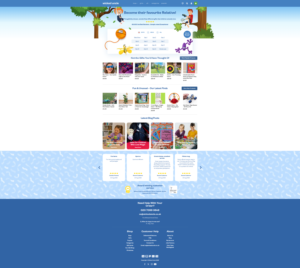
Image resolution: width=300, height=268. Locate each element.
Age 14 (154, 49)
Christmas (130, 250)
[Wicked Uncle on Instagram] (151, 264)
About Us (170, 235)
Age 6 (154, 41)
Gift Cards (130, 245)
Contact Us (150, 243)
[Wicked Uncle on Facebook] (144, 264)
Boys (135, 3)
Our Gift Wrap (129, 248)
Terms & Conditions (150, 240)
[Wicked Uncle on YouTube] (155, 264)
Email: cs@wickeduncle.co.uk (150, 245)
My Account (170, 240)
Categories (155, 3)
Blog (170, 238)
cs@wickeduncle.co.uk (150, 214)
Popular (164, 3)
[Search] (187, 3)
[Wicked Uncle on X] (148, 264)
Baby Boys (137, 37)
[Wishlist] (182, 3)
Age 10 (154, 45)
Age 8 (137, 45)
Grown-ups (162, 49)
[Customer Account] (191, 3)
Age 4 (137, 41)
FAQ (150, 238)
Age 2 (154, 37)
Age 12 (137, 49)
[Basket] (195, 3)
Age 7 (162, 41)
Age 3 (162, 37)
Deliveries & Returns (150, 235)
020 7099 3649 (150, 210)
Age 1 (145, 37)
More (188, 58)
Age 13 (146, 49)
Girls (141, 3)
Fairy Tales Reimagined (170, 246)
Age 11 (163, 45)
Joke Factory (170, 243)
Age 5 (145, 41)
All (147, 3)
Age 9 (145, 45)
